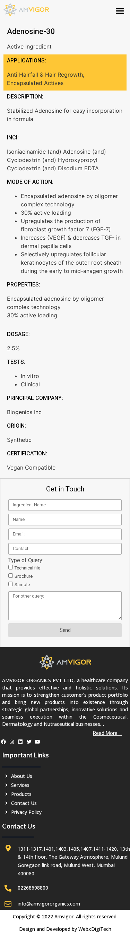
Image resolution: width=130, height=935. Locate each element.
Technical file (27, 568)
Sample (22, 584)
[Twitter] (29, 742)
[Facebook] (3, 742)
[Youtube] (37, 742)
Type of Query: (25, 560)
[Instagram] (12, 742)
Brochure (24, 576)
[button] (120, 10)
